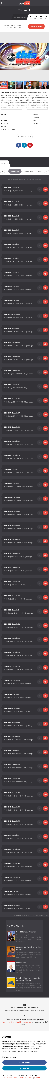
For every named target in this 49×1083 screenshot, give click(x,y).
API (3, 1078)
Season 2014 (15, 171)
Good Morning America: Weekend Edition (28, 979)
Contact (37, 1078)
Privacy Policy (12, 1078)
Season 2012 (42, 171)
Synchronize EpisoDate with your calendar (16, 1022)
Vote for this (25, 137)
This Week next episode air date (22, 915)
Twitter (25, 1068)
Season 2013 (28, 171)
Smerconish (21, 962)
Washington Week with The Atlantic (28, 948)
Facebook (25, 1062)
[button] (47, 57)
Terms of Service (25, 1078)
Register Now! (36, 26)
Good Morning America (26, 932)
